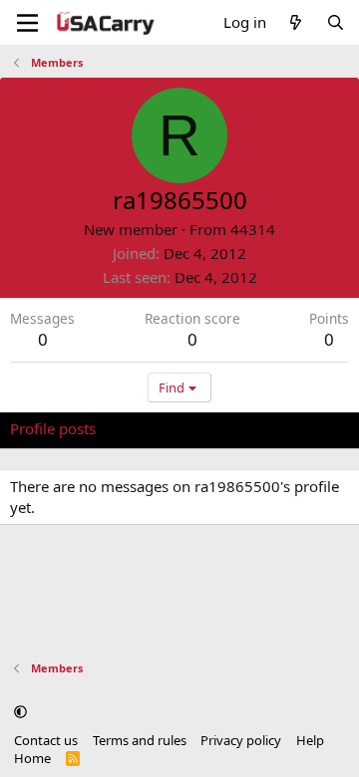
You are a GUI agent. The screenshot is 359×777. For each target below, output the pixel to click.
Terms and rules (139, 740)
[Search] (335, 22)
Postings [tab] (258, 428)
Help (310, 740)
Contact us (46, 740)
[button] (20, 711)
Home (32, 758)
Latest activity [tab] (162, 428)
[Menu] (27, 23)
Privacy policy (240, 740)
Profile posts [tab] (53, 428)
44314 (252, 229)
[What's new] (295, 22)
